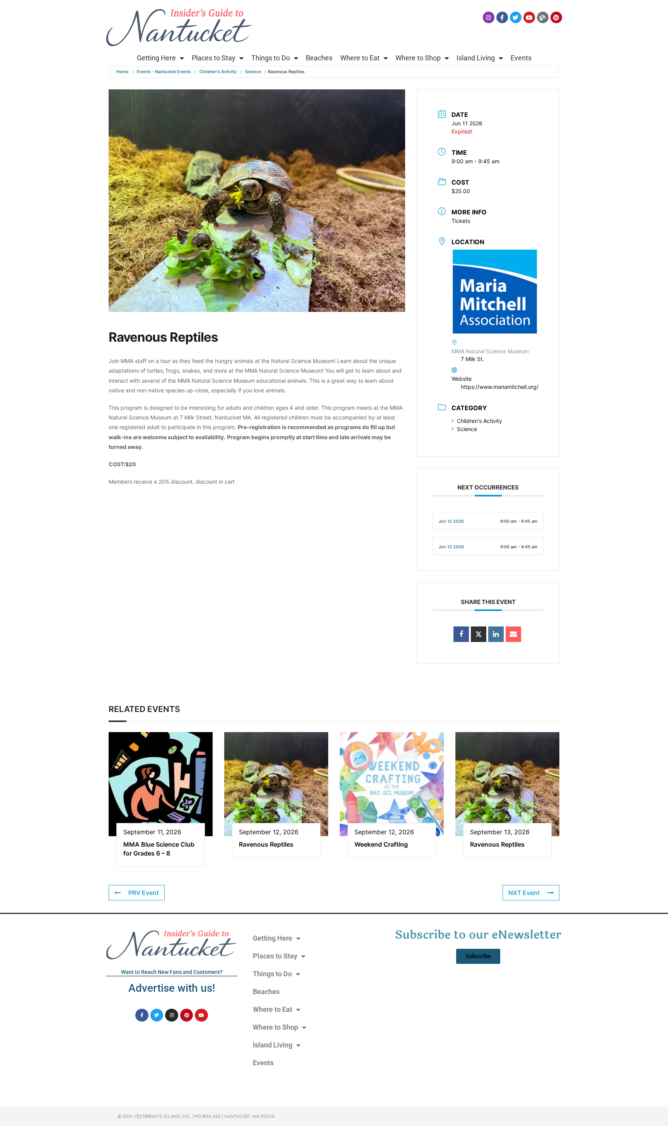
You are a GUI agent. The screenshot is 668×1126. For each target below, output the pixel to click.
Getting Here (156, 58)
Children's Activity (218, 71)
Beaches (319, 58)
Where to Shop (418, 58)
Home (122, 71)
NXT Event (524, 893)
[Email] (513, 634)
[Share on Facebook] (461, 634)
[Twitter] (515, 17)
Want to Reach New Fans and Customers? (172, 972)
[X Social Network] (478, 634)
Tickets (461, 220)
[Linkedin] (496, 634)
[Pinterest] (556, 17)
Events (521, 58)
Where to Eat (360, 58)
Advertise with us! (171, 988)
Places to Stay (213, 58)
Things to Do (270, 58)
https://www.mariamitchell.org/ (499, 386)
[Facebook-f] (502, 17)
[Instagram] (488, 17)
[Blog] (543, 17)
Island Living (476, 58)
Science (253, 71)
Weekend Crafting (381, 844)
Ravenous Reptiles (266, 844)
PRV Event (143, 893)
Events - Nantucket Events (164, 71)
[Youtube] (529, 17)
